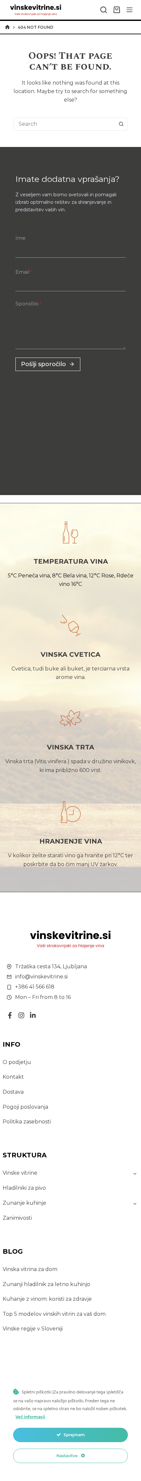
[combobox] (64, 124)
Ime (20, 238)
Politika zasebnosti (27, 1122)
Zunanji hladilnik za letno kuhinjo (46, 1284)
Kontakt (13, 1077)
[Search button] (121, 124)
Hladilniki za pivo (24, 1188)
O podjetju (17, 1062)
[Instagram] (21, 1015)
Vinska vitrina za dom (30, 1269)
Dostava (13, 1092)
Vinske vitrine (20, 1173)
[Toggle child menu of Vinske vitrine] (135, 1173)
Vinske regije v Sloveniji (33, 1329)
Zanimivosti (17, 1218)
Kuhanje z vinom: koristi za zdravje (47, 1299)
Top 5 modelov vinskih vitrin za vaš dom (54, 1314)
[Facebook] (10, 1015)
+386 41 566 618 (34, 987)
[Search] (103, 10)
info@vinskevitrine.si (41, 977)
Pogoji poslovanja (25, 1107)
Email (23, 272)
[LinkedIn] (33, 1015)
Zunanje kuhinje (24, 1203)
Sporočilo (28, 303)
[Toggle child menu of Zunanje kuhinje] (135, 1203)
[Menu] (129, 10)
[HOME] (7, 27)
